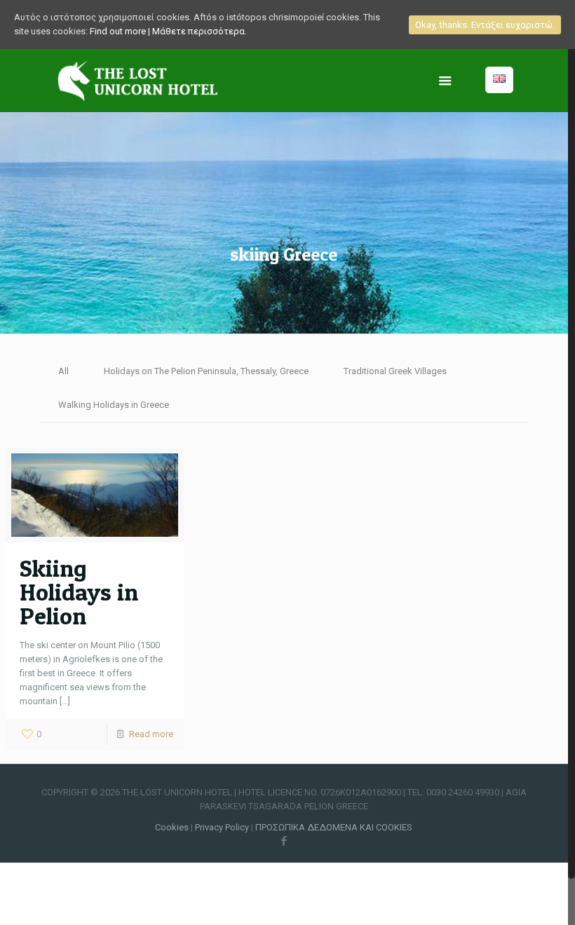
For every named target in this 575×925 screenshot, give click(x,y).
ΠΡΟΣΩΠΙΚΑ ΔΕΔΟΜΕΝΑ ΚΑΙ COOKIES (333, 827)
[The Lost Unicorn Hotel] (138, 80)
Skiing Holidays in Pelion (79, 592)
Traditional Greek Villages (395, 371)
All (63, 371)
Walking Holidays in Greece (113, 404)
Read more (151, 734)
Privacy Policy (223, 827)
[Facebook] (283, 841)
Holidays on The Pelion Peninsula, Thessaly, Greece (206, 371)
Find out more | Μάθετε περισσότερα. (168, 31)
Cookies (172, 827)
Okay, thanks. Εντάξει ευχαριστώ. (485, 25)
